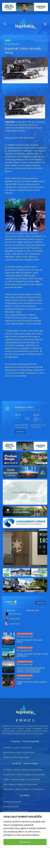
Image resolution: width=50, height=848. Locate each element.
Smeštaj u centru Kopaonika (17, 747)
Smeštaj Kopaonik (12, 801)
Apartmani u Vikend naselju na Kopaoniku (24, 774)
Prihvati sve (25, 842)
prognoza (20, 431)
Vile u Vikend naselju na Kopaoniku (20, 784)
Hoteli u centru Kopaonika (16, 757)
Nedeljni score (32, 610)
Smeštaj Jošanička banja (15, 811)
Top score (10, 610)
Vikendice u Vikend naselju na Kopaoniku (23, 789)
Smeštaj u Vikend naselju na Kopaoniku (22, 769)
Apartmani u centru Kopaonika (18, 752)
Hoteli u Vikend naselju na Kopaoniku (21, 779)
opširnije (40, 602)
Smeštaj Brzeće (11, 806)
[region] (25, 830)
